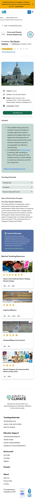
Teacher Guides (8, 439)
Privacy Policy (8, 481)
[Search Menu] (29, 12)
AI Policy (6, 484)
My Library (7, 458)
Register (6, 461)
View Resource (17, 113)
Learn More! (19, 6)
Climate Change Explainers (12, 442)
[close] (32, 4)
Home (1, 17)
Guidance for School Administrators (15, 446)
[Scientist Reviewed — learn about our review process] (30, 34)
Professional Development (12, 436)
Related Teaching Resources (14, 169)
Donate (7, 467)
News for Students (9, 427)
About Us (6, 478)
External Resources (11, 17)
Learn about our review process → (14, 248)
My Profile (7, 455)
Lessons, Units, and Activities (12, 424)
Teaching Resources (10, 421)
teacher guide (25, 150)
